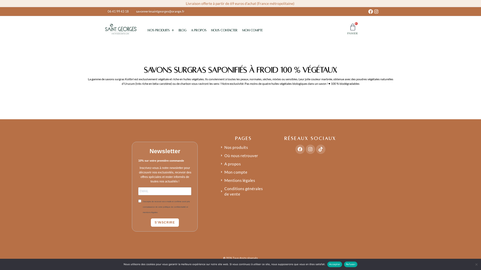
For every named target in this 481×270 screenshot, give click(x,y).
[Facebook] (370, 11)
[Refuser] (476, 264)
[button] (161, 30)
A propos (198, 30)
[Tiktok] (320, 149)
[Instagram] (376, 11)
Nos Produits (158, 30)
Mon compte (252, 30)
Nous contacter (224, 30)
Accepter (334, 264)
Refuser (350, 264)
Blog (182, 30)
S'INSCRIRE (165, 222)
